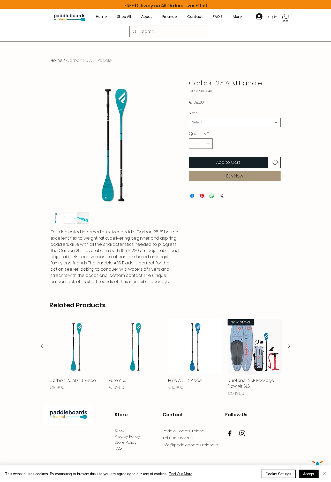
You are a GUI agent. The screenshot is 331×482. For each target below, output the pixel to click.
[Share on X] (222, 196)
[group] (165, 358)
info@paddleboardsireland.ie (190, 445)
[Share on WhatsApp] (212, 196)
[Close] (325, 474)
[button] (285, 17)
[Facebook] (230, 433)
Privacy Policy (127, 436)
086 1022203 (181, 438)
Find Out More (180, 473)
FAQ (118, 448)
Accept (308, 473)
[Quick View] (76, 346)
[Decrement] (193, 144)
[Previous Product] (42, 346)
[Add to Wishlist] (275, 162)
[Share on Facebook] (192, 196)
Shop (119, 430)
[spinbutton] (201, 144)
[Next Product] (289, 346)
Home (56, 60)
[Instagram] (242, 433)
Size (193, 113)
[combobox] (235, 122)
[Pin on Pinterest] (202, 196)
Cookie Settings (278, 473)
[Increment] (208, 144)
